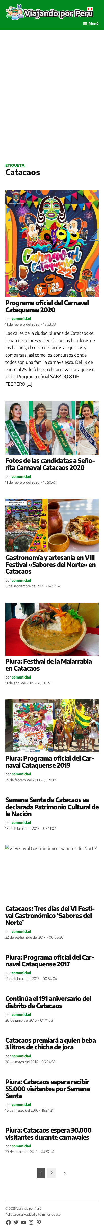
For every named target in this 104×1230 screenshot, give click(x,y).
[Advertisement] (52, 102)
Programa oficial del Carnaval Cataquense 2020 (47, 306)
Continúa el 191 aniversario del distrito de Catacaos (48, 1002)
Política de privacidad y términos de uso (33, 1214)
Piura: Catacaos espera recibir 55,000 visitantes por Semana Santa (47, 1088)
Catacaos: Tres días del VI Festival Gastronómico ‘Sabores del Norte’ (50, 915)
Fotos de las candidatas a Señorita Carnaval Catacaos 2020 (50, 463)
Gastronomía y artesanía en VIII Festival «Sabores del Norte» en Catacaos (50, 564)
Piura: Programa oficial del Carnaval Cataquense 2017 (49, 960)
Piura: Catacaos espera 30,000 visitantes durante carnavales (48, 1133)
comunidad (21, 318)
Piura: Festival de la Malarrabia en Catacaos (48, 664)
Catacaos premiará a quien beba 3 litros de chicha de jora (50, 1043)
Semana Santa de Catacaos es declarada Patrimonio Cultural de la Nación (52, 807)
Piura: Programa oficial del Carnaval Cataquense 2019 (49, 761)
